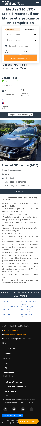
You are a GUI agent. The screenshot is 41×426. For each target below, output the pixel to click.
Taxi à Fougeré (25, 309)
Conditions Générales (12, 382)
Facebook (5, 409)
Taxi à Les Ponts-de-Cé (10, 307)
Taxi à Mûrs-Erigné (26, 307)
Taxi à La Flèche (25, 312)
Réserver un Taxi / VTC (28, 421)
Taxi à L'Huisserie (8, 312)
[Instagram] (31, 409)
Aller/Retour (29, 29)
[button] (39, 122)
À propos (7, 358)
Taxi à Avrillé (7, 302)
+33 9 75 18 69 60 (11, 330)
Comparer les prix (20, 58)
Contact (6, 363)
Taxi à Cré (6, 309)
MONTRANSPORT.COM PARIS (16, 326)
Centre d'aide (9, 349)
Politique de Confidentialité (15, 386)
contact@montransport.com (15, 334)
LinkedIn (23, 409)
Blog (5, 367)
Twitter (14, 409)
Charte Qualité (9, 391)
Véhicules (7, 353)
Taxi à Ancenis (7, 314)
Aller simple (13, 29)
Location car (8, 372)
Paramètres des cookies (12, 415)
